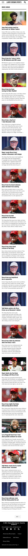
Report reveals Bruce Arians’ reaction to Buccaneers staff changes (12, 153)
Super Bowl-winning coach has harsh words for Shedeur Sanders (11, 28)
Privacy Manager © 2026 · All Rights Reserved (11, 526)
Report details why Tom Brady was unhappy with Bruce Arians (10, 374)
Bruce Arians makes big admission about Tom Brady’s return (11, 341)
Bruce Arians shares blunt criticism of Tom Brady (9, 247)
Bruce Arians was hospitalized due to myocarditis (10, 278)
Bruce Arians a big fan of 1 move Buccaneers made (8, 121)
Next (17, 516)
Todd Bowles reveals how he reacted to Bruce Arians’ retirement (11, 466)
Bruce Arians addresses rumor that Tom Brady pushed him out (10, 499)
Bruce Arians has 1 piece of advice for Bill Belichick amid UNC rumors (11, 59)
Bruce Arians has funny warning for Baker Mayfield (9, 90)
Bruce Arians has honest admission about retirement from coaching (11, 185)
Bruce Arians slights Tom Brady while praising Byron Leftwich (10, 405)
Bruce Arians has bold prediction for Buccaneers (9, 216)
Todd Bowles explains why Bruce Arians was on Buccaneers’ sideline (11, 309)
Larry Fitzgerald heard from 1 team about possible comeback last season (11, 435)
